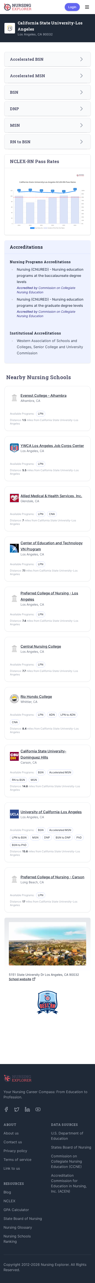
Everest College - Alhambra (43, 395)
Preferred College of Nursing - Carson (52, 877)
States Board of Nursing (71, 1147)
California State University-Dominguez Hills (43, 754)
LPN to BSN (19, 837)
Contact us (13, 1142)
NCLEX (9, 1201)
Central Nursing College (41, 646)
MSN (34, 779)
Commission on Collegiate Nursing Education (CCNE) (66, 1161)
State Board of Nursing (23, 1218)
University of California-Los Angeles (51, 812)
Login (72, 7)
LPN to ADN (68, 714)
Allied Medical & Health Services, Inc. (51, 496)
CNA (52, 514)
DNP (47, 837)
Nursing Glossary (18, 1227)
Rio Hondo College (36, 696)
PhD (79, 837)
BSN (41, 772)
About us (11, 1133)
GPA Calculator (16, 1210)
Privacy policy (15, 1151)
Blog (7, 1192)
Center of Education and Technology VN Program (52, 546)
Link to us (12, 1168)
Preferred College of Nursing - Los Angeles (49, 596)
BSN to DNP (63, 837)
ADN (52, 714)
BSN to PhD (19, 845)
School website (20, 979)
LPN (40, 413)
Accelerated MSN (60, 772)
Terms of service (17, 1159)
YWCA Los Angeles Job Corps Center (52, 445)
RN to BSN (18, 779)
